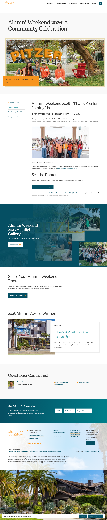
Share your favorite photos (17, 295)
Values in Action (84, 3)
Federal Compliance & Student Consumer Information (32, 451)
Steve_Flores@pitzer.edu (61, 382)
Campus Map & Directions (36, 435)
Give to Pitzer (90, 443)
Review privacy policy (95, 516)
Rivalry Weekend (13, 117)
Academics (50, 3)
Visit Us (59, 411)
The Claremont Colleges (90, 451)
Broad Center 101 (83, 382)
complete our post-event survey (66, 168)
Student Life (73, 3)
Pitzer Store (73, 436)
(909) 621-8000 (33, 438)
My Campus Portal (75, 430)
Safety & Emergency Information (59, 433)
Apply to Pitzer (69, 411)
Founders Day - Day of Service (16, 112)
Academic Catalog (75, 432)
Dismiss (83, 516)
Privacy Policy (12, 451)
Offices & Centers (58, 436)
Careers (56, 430)
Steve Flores (21, 381)
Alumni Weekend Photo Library (41, 187)
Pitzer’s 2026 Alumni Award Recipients (72, 334)
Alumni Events (14, 102)
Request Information (83, 411)
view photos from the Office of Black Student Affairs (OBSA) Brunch (58, 193)
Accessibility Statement (54, 451)
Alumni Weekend (13, 107)
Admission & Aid (61, 3)
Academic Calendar (75, 434)
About (94, 3)
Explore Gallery (15, 244)
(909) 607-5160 (59, 384)
